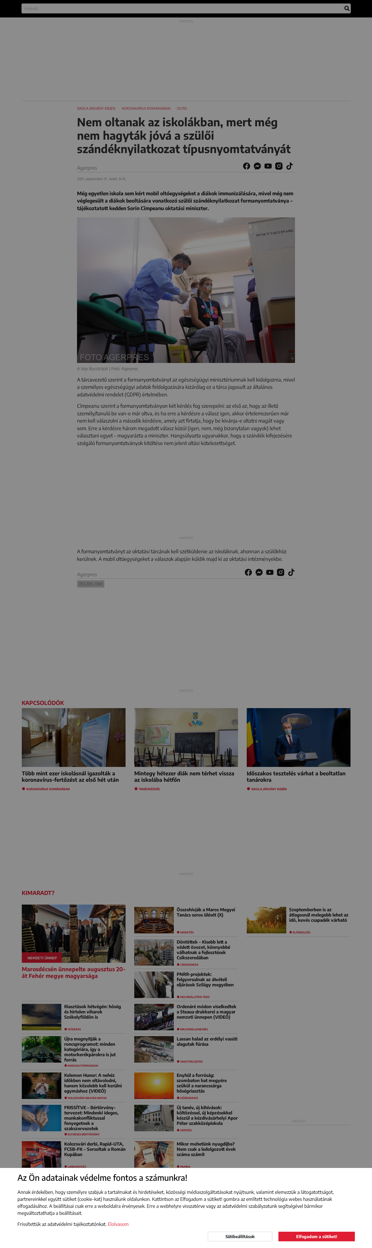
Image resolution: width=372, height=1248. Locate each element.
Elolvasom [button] (118, 1224)
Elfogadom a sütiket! (316, 1236)
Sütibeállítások (240, 1236)
